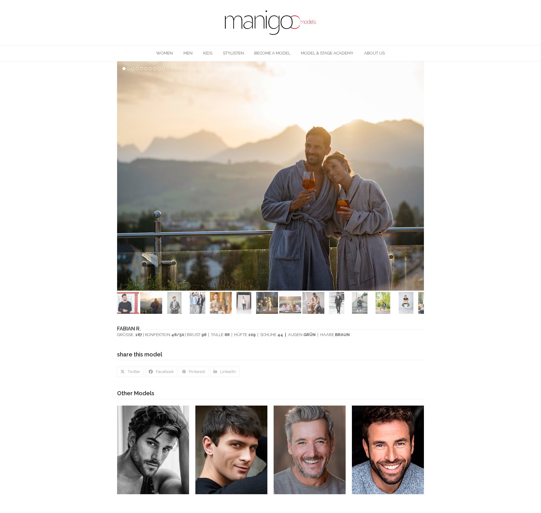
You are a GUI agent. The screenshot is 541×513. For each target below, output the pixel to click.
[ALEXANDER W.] (310, 449)
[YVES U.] (153, 449)
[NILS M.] (388, 449)
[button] (418, 176)
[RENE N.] (231, 449)
